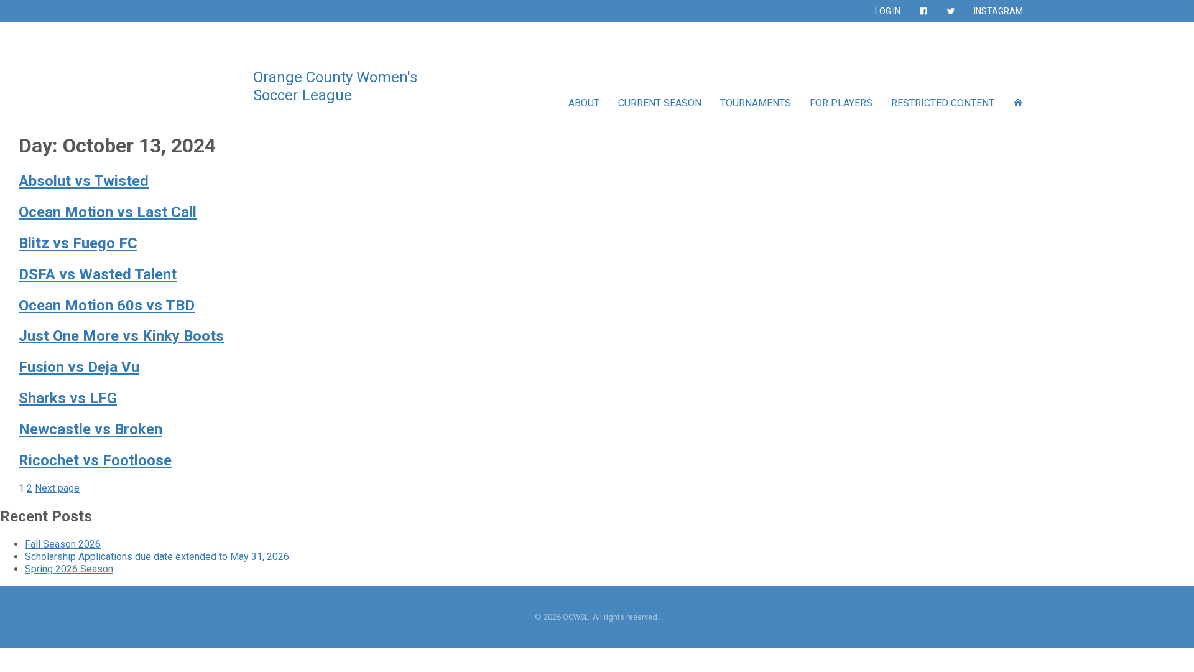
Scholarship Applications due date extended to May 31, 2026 (157, 556)
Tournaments (755, 103)
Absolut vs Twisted (84, 181)
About (583, 103)
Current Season (659, 103)
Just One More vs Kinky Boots (121, 336)
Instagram (998, 11)
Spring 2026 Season (69, 569)
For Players (841, 103)
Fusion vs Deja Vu (79, 367)
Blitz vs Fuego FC (78, 243)
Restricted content (942, 103)
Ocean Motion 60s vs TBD (107, 305)
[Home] (1018, 103)
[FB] (923, 11)
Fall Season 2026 (63, 544)
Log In (887, 11)
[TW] (951, 11)
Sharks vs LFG (68, 398)
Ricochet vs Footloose (95, 460)
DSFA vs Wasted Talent (98, 274)
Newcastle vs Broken (90, 429)
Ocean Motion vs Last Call (108, 212)
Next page (57, 488)
